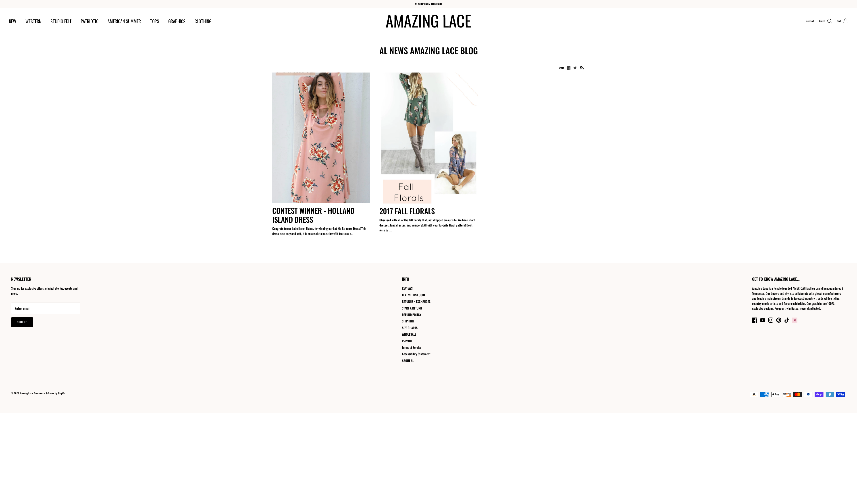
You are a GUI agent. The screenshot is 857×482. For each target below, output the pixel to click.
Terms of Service (411, 347)
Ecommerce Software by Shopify (49, 393)
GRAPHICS (176, 21)
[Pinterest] (778, 320)
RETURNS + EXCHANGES (416, 301)
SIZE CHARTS (410, 327)
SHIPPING (408, 321)
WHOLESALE (409, 334)
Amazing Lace (26, 393)
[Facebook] (754, 320)
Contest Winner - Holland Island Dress (313, 215)
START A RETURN (412, 308)
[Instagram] (770, 320)
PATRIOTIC (89, 21)
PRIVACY (407, 341)
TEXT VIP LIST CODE (413, 295)
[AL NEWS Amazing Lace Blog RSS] (582, 67)
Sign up (22, 322)
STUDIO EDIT (61, 21)
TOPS (154, 21)
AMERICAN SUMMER (124, 21)
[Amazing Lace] (429, 21)
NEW (12, 21)
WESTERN (33, 21)
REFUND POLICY (411, 314)
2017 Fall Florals (407, 211)
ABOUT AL (408, 360)
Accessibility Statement (416, 353)
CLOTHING (203, 21)
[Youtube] (762, 320)
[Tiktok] (786, 320)
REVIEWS (407, 288)
